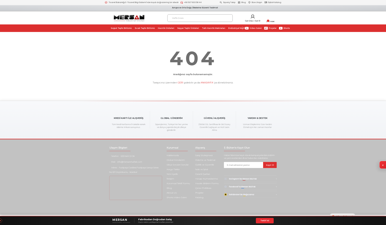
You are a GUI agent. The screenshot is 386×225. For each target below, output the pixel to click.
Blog (242, 2)
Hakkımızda (173, 155)
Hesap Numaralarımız (206, 178)
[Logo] (129, 18)
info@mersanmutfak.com (129, 162)
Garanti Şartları (202, 174)
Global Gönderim (176, 160)
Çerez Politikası (203, 188)
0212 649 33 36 (127, 156)
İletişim (170, 178)
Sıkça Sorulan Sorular (178, 164)
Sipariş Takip (228, 2)
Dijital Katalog (272, 2)
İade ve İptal (201, 169)
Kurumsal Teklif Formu (178, 183)
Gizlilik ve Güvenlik (204, 164)
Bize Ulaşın (255, 2)
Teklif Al (264, 220)
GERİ (180, 82)
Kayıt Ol (270, 165)
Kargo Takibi (173, 169)
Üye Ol (257, 21)
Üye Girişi (249, 21)
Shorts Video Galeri (177, 197)
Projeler (199, 192)
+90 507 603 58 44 (191, 2)
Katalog (199, 197)
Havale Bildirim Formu (207, 183)
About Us (172, 192)
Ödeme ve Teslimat (205, 160)
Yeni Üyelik (172, 174)
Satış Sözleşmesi (204, 155)
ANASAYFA (207, 82)
